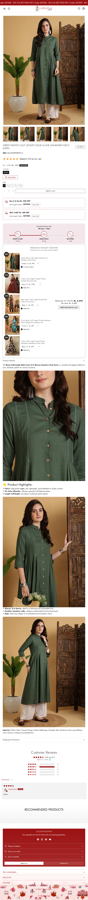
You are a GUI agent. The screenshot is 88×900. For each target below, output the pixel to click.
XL (16, 185)
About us (24, 863)
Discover (7, 877)
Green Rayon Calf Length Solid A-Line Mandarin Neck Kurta (34, 259)
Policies (6, 883)
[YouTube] (50, 839)
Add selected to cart (68, 307)
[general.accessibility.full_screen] (82, 19)
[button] (4, 8)
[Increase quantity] (13, 191)
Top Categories (9, 872)
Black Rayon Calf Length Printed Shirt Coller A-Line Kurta (34, 301)
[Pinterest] (46, 839)
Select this (26, 288)
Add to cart (50, 191)
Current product (28, 267)
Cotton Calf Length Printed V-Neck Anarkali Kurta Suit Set (33, 280)
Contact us (64, 863)
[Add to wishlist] (82, 122)
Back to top (45, 896)
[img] (9, 786)
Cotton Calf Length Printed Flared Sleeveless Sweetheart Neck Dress (33, 342)
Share (81, 147)
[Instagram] (42, 839)
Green (6, 172)
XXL (20, 185)
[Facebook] (38, 839)
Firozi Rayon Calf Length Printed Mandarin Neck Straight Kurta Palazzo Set (36, 321)
